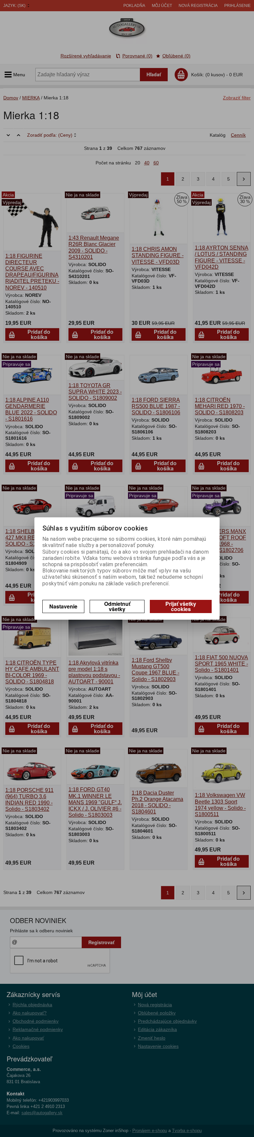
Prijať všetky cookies (180, 606)
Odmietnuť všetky (117, 606)
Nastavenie (63, 606)
